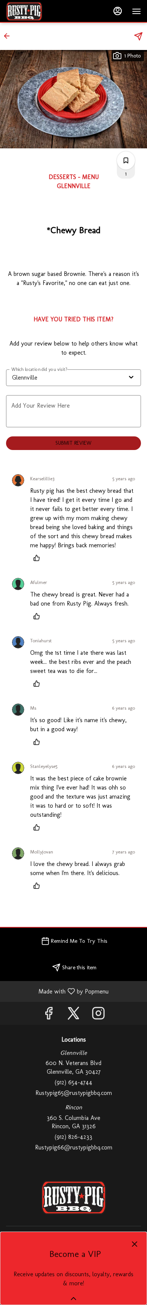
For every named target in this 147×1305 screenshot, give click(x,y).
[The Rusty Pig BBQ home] (40, 11)
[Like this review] (38, 558)
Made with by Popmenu (57, 991)
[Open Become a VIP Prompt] (73, 1298)
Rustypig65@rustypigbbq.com (73, 1092)
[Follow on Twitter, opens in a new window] (73, 1015)
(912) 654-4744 (73, 1082)
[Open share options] (138, 36)
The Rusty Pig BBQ (73, 1197)
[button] (9, 36)
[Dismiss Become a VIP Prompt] (135, 1244)
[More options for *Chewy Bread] (126, 160)
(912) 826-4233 (73, 1136)
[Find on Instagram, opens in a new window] (98, 1015)
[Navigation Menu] (136, 11)
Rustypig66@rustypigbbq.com (73, 1147)
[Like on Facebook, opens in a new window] (48, 1015)
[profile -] (117, 11)
